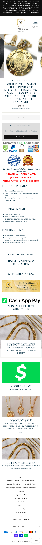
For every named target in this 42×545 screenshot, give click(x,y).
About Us (21, 491)
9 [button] (26, 80)
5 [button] (19, 80)
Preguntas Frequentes (21, 498)
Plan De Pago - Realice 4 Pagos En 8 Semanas (21, 488)
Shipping (14, 108)
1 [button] (12, 80)
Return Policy (21, 502)
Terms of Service (21, 512)
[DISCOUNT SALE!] (21, 406)
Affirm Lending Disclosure (21, 519)
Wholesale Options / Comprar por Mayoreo (21, 480)
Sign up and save (21, 526)
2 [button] (14, 80)
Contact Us (21, 505)
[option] (21, 8)
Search (21, 477)
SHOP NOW (21, 433)
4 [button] (17, 80)
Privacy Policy (21, 509)
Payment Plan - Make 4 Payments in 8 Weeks (21, 484)
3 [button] (16, 80)
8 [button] (24, 80)
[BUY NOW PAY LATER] (21, 448)
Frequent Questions (21, 495)
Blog (20, 516)
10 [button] (28, 80)
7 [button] (23, 80)
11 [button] (29, 80)
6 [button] (21, 80)
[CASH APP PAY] (21, 372)
